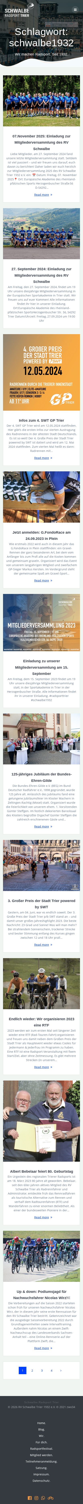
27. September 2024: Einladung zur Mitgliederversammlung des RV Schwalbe (41, 275)
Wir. (41, 1436)
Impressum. (41, 1474)
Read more (41, 195)
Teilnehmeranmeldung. (41, 1461)
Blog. (41, 1429)
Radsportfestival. (41, 1449)
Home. (41, 1423)
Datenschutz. (41, 1481)
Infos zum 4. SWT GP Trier (41, 420)
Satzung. (41, 1468)
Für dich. (42, 1442)
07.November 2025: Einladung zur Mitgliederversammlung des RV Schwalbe (41, 142)
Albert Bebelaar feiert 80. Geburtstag (41, 1171)
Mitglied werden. (41, 1455)
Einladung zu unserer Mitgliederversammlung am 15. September (41, 667)
